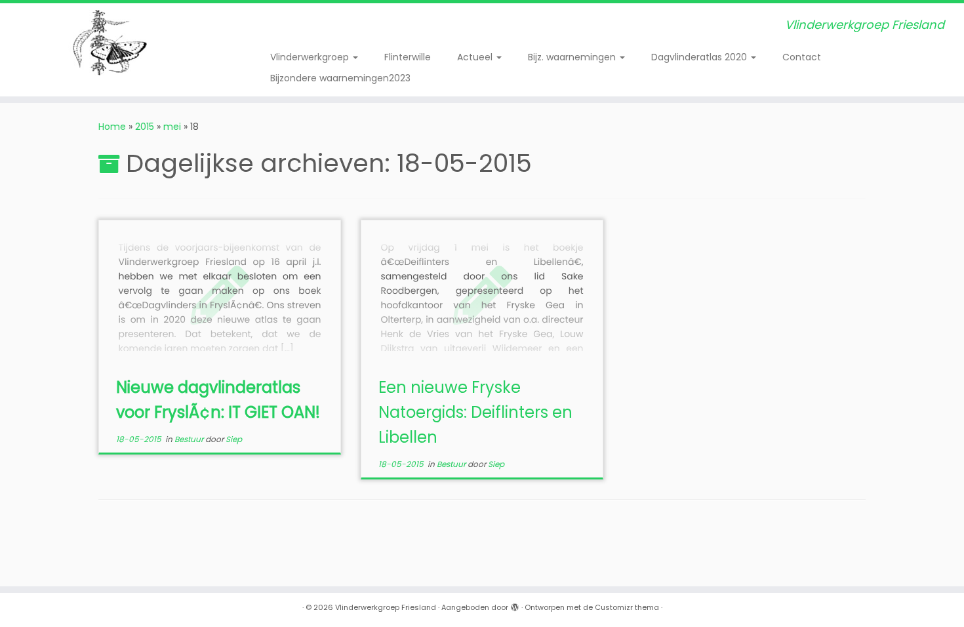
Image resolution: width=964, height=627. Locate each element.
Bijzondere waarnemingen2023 (340, 78)
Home (112, 126)
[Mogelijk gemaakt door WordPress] (514, 604)
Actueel (476, 57)
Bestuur (189, 439)
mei (172, 126)
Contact (801, 57)
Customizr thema (627, 607)
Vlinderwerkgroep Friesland (385, 607)
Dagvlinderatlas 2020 (700, 57)
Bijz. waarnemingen (573, 57)
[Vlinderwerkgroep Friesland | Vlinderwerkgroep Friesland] (111, 42)
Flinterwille (407, 57)
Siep (234, 439)
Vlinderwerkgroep (310, 57)
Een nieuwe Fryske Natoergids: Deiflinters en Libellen (475, 412)
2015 (144, 126)
